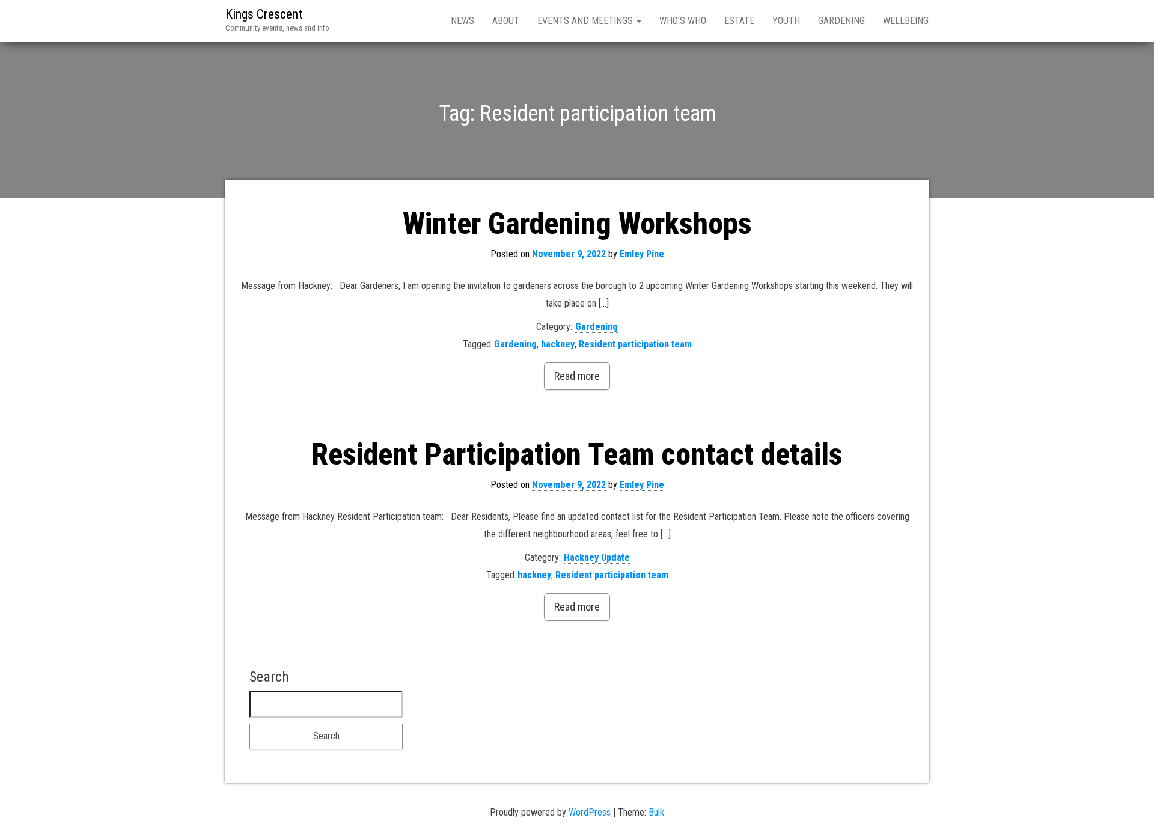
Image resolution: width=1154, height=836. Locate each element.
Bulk (656, 812)
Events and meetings (586, 20)
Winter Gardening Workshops (577, 223)
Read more (577, 376)
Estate (739, 20)
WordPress (590, 812)
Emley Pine (642, 254)
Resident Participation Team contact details (577, 454)
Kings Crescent (263, 14)
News (462, 20)
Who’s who (682, 20)
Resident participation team (635, 344)
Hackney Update (597, 557)
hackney (558, 344)
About (505, 20)
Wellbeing (906, 20)
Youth (786, 20)
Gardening (841, 20)
